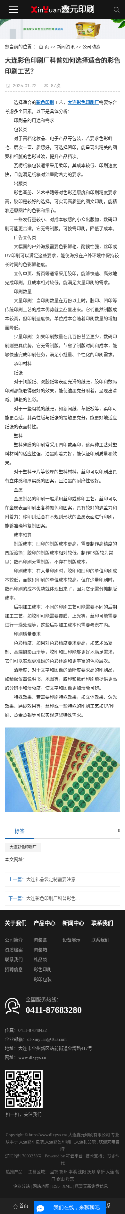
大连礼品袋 (85, 1141)
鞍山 (60, 1178)
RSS (56, 1186)
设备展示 (71, 940)
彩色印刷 (43, 969)
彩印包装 (43, 979)
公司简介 (14, 940)
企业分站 (21, 1186)
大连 (110, 1171)
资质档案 (14, 950)
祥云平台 (74, 1156)
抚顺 (91, 1171)
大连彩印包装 (31, 1141)
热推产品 (14, 1171)
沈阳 (82, 1171)
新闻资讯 (66, 46)
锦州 (63, 1171)
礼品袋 (40, 959)
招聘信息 (14, 969)
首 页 (44, 46)
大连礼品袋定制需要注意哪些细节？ (53, 879)
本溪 (73, 1171)
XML (67, 1186)
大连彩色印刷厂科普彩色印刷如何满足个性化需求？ (53, 898)
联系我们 (14, 959)
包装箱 (40, 950)
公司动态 (91, 46)
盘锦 (54, 1171)
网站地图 (41, 1186)
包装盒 (40, 940)
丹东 (70, 1178)
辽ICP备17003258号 (23, 1156)
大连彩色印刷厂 (23, 847)
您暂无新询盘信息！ (93, 1186)
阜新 (100, 1171)
